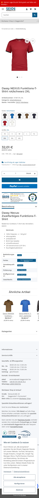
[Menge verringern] (4, 173)
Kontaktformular (16, 427)
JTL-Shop (23, 495)
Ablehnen (19, 490)
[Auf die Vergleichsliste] (27, 41)
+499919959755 (15, 384)
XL (35, 134)
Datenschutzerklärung (21, 471)
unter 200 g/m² (22, 275)
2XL (5, 138)
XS (5, 134)
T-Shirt (19, 255)
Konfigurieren (19, 483)
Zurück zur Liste (8, 29)
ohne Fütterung (22, 270)
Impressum (7, 471)
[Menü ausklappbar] (3, 8)
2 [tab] (19, 77)
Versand (19, 154)
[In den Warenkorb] (3, 35)
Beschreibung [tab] (8, 206)
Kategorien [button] (7, 331)
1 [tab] (17, 77)
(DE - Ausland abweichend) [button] (27, 165)
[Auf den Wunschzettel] (32, 41)
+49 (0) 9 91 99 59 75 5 (18, 382)
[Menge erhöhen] (34, 173)
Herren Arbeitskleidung (24, 279)
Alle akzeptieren (19, 477)
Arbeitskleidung (15, 100)
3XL (13, 138)
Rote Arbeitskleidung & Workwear (26, 260)
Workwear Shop (25, 398)
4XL (20, 138)
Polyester (20, 265)
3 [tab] (21, 77)
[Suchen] (34, 15)
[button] (27, 9)
